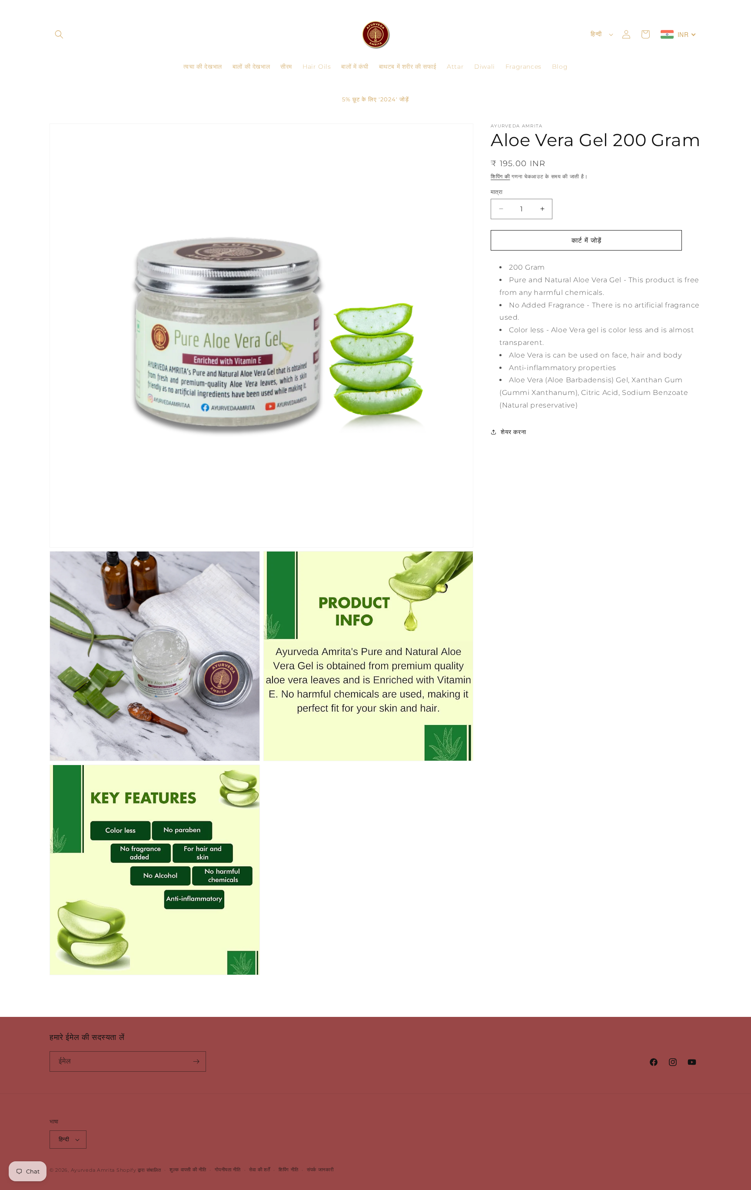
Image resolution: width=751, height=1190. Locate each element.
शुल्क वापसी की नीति (187, 1170)
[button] (59, 34)
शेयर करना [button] (513, 432)
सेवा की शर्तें (259, 1170)
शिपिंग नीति (288, 1170)
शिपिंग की (500, 176)
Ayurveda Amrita (93, 1170)
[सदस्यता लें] (196, 1061)
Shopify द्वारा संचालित (138, 1170)
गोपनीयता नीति (228, 1170)
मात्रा (496, 191)
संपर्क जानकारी (320, 1170)
